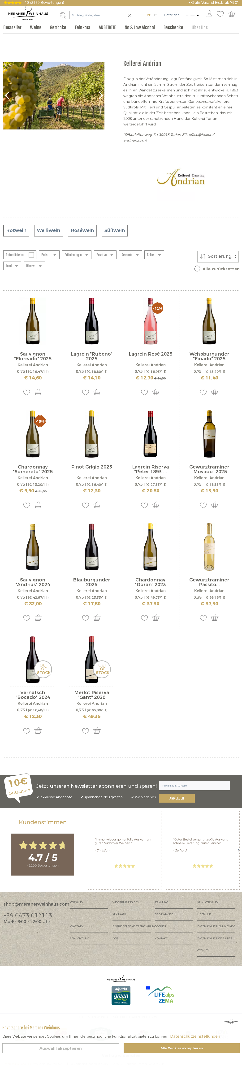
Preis (44, 255)
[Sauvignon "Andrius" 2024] (32, 547)
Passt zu (101, 255)
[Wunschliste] (220, 14)
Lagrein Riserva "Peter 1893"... (150, 469)
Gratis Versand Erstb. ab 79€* (214, 2)
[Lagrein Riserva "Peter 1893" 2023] (150, 434)
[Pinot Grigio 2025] (91, 434)
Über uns (204, 914)
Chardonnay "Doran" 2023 (150, 582)
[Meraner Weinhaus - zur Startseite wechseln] (28, 12)
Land (9, 266)
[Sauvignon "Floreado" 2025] (32, 321)
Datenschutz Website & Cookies (215, 944)
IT (155, 15)
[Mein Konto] (209, 14)
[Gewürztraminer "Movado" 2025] (209, 434)
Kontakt (161, 938)
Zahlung (161, 902)
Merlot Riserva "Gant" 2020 (91, 695)
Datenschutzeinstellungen (195, 1036)
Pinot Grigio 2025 (91, 467)
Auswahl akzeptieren (60, 1048)
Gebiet (151, 255)
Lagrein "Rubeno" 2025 (91, 356)
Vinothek (77, 926)
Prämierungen (73, 255)
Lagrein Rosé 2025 (150, 354)
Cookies (160, 926)
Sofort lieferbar (15, 255)
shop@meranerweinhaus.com (36, 904)
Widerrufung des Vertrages (125, 908)
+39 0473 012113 (28, 916)
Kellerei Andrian (33, 364)
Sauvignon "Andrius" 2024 (32, 582)
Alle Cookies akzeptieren (181, 1048)
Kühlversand (207, 902)
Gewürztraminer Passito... (209, 582)
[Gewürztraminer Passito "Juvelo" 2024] (209, 547)
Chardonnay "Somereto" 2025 (33, 469)
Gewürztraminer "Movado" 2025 (209, 469)
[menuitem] (209, 14)
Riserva (30, 266)
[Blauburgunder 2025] (91, 547)
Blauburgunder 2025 (91, 582)
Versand (76, 902)
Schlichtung (79, 938)
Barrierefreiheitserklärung (133, 926)
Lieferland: (172, 15)
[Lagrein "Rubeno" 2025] (91, 321)
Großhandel (165, 914)
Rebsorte (126, 255)
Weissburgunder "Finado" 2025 (209, 356)
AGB (115, 938)
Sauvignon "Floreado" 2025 (33, 356)
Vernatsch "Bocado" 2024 (33, 695)
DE (149, 15)
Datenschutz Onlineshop (216, 926)
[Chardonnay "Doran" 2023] (150, 547)
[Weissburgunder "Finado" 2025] (209, 321)
